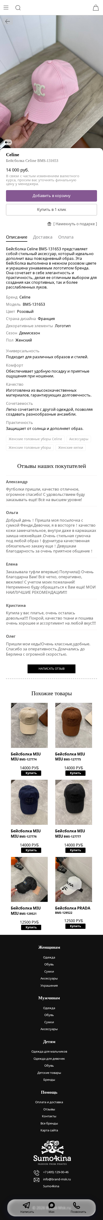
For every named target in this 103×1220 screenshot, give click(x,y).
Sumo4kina (51, 1186)
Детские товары (49, 1072)
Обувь (49, 964)
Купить (31, 773)
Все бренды (49, 1123)
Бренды (49, 1079)
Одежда (49, 957)
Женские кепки (70, 447)
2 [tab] (7, 142)
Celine (12, 154)
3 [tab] (9, 142)
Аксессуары (78, 439)
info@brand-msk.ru (57, 1179)
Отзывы (49, 1109)
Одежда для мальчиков (49, 1051)
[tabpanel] (51, 83)
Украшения (49, 985)
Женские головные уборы (30, 447)
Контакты (49, 1116)
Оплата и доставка (49, 1102)
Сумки (49, 971)
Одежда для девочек (49, 1058)
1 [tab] (6, 142)
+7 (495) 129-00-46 (56, 1172)
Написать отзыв (52, 669)
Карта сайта (49, 1130)
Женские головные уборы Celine (35, 439)
